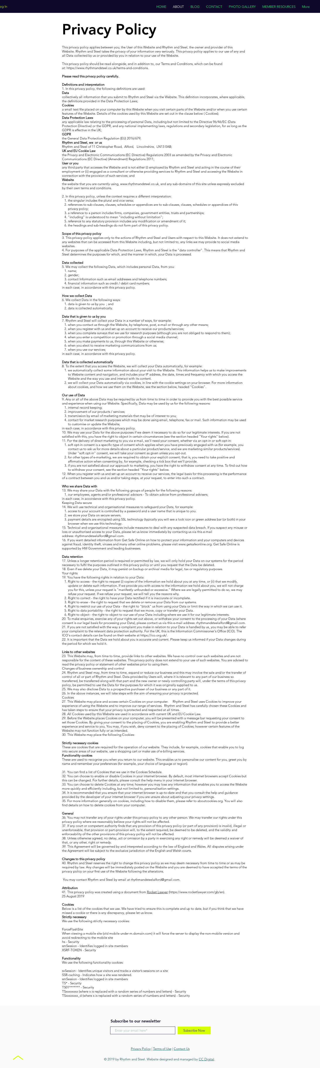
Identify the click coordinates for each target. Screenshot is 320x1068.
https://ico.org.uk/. (154, 635)
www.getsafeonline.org (195, 544)
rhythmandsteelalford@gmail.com (99, 536)
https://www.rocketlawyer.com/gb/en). (197, 892)
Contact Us (182, 1049)
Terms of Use (162, 1049)
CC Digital (206, 1059)
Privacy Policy (141, 1049)
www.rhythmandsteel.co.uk (139, 184)
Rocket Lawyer (157, 892)
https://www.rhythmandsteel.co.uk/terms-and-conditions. (108, 68)
